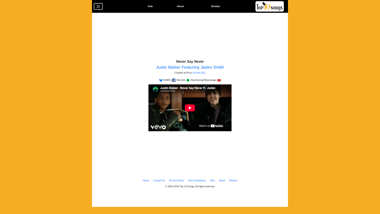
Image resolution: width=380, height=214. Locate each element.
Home (146, 180)
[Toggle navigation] (98, 6)
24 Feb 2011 (199, 72)
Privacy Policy (176, 180)
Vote (150, 6)
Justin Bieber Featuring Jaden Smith (190, 67)
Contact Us (159, 180)
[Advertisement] (191, 37)
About (180, 6)
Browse (215, 6)
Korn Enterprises (197, 180)
